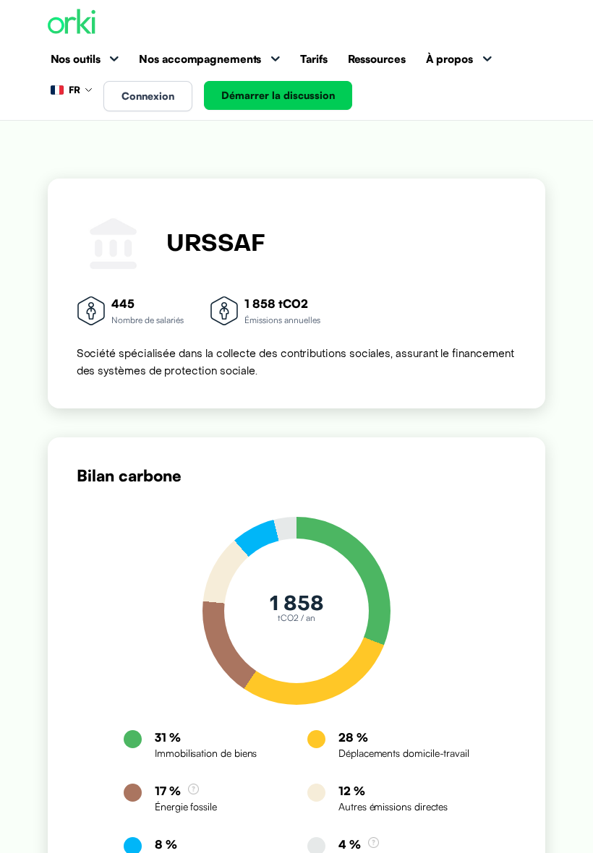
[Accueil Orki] (71, 23)
